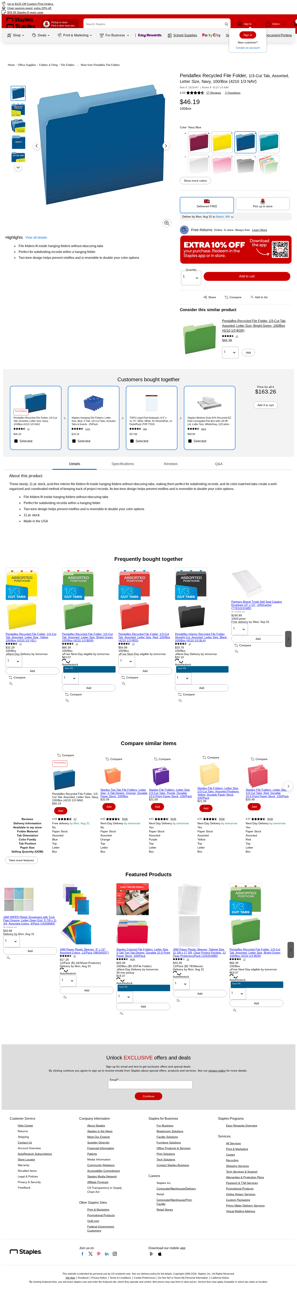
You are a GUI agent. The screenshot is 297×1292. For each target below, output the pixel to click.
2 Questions (232, 92)
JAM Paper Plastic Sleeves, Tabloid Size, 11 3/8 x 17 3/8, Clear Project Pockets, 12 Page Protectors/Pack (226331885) (199, 952)
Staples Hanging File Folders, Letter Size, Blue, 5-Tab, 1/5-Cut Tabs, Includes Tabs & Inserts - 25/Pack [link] (94, 421)
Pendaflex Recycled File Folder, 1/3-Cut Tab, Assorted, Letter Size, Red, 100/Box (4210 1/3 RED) (144, 637)
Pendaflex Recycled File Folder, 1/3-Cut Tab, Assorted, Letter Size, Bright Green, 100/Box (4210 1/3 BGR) (254, 325)
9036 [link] (125, 819)
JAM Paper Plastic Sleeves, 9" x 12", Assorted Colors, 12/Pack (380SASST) (84, 951)
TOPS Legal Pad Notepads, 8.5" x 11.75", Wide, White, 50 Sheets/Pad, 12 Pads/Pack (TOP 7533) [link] (151, 421)
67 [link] (75, 956)
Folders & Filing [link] (48, 64)
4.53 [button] (182, 92)
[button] (226, 24)
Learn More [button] (259, 230)
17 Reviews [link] (213, 92)
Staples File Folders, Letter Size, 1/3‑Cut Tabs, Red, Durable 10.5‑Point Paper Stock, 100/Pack (267, 793)
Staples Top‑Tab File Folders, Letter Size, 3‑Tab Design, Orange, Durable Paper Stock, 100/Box (123, 793)
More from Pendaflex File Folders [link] (100, 64)
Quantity (191, 269)
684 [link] (145, 429)
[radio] (207, 203)
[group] (32, 639)
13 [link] (188, 959)
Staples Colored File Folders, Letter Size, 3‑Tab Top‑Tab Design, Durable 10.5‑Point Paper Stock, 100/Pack (143, 952)
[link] (51, 4)
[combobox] (157, 24)
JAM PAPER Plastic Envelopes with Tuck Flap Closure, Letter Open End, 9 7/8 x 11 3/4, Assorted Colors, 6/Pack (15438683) (30, 920)
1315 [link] (87, 429)
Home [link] (11, 64)
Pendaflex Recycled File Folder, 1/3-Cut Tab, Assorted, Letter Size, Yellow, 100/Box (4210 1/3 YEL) (31, 637)
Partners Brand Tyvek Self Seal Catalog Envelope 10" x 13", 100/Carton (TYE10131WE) (256, 605)
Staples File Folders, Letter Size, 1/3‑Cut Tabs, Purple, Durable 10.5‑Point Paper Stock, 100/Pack (170, 793)
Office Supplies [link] (27, 64)
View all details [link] (36, 237)
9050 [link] (132, 959)
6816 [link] (203, 429)
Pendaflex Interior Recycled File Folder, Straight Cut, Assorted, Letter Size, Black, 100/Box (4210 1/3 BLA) (201, 637)
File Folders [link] (68, 64)
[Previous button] (36, 145)
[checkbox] (35, 441)
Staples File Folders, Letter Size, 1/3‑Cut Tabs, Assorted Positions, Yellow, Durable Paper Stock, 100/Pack (218, 793)
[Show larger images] (166, 223)
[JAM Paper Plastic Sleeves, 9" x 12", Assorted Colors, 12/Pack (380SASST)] (87, 915)
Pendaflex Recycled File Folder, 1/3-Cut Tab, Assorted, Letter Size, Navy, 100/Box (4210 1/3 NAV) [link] (35, 421)
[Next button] (18, 167)
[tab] (74, 464)
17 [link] (237, 336)
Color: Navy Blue (190, 127)
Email (114, 1080)
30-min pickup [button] (125, 972)
